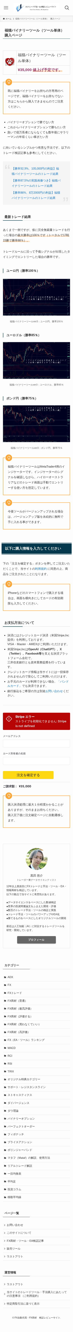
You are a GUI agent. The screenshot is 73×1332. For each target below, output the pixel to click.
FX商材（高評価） (19, 1032)
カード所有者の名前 (14, 753)
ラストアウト (15, 1256)
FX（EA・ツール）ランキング (26, 1040)
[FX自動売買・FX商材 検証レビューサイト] (36, 8)
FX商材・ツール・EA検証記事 (25, 1240)
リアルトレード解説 (20, 1165)
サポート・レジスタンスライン (27, 1087)
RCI (10, 1055)
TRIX (11, 1071)
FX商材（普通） (17, 1000)
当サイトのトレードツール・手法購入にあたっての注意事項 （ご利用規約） (37, 1294)
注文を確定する (28, 775)
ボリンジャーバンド (20, 1150)
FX (9, 984)
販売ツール (13, 1248)
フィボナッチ (16, 1134)
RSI (10, 1063)
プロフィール (36, 939)
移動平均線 (14, 1197)
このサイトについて (19, 1232)
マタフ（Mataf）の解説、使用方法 (29, 1157)
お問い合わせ (54, 691)
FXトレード (15, 993)
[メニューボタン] (6, 8)
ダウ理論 (13, 1110)
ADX (10, 977)
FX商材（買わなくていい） (24, 1024)
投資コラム (14, 1189)
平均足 (12, 1181)
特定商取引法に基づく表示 (23, 1303)
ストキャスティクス (20, 1095)
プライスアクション (20, 1142)
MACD (12, 1048)
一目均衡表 (14, 1173)
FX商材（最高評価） (20, 1008)
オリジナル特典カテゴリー (24, 1079)
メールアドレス (12, 736)
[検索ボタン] (67, 8)
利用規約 (41, 568)
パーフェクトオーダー (21, 1126)
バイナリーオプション (21, 1118)
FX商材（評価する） (20, 1016)
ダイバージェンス (18, 1103)
